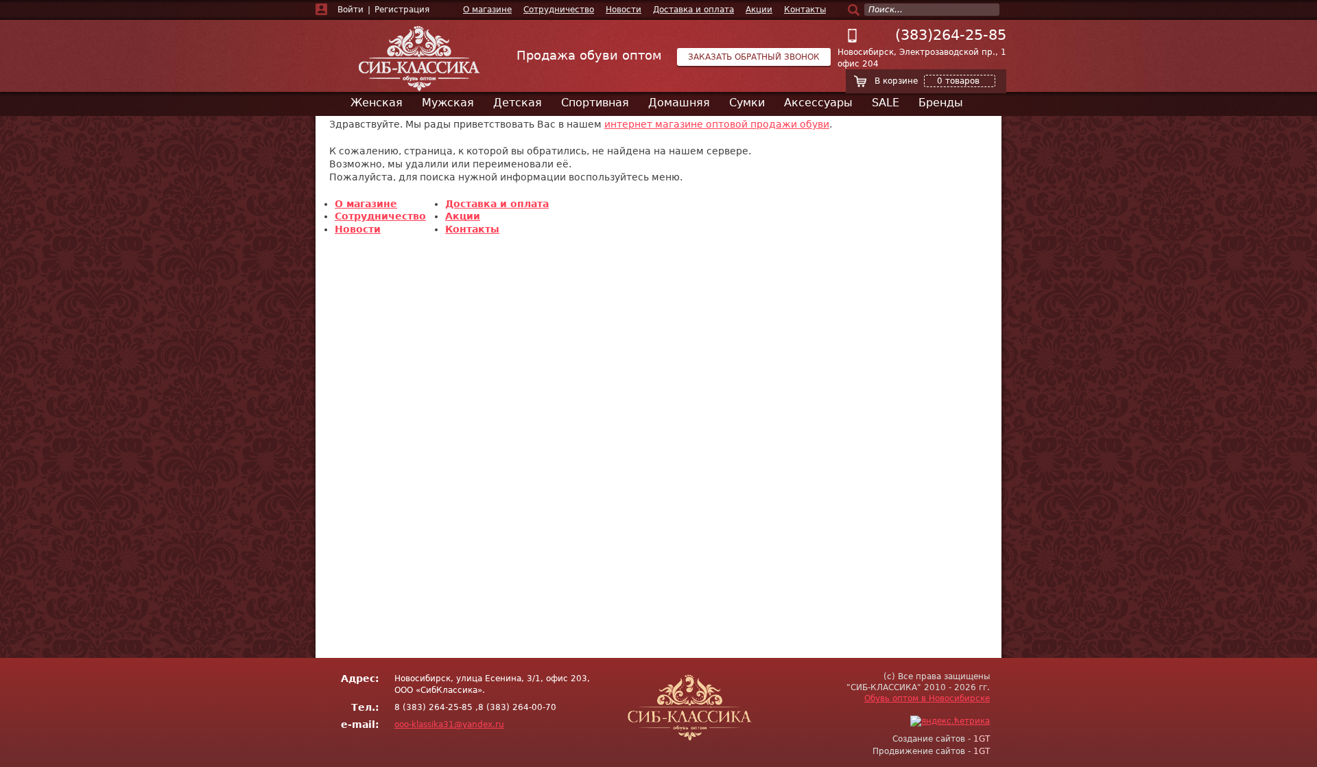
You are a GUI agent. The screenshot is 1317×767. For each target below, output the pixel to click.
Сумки (747, 102)
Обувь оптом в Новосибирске (927, 698)
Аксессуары (818, 102)
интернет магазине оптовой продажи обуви (716, 124)
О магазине (487, 9)
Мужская (448, 102)
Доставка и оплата (693, 9)
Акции (759, 9)
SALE (885, 102)
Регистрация (402, 9)
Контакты (805, 9)
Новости (623, 9)
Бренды (940, 102)
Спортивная (595, 102)
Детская (517, 102)
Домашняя (679, 102)
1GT (981, 739)
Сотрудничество (558, 9)
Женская (377, 102)
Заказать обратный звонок (754, 57)
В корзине (927, 81)
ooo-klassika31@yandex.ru (449, 724)
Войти (350, 9)
